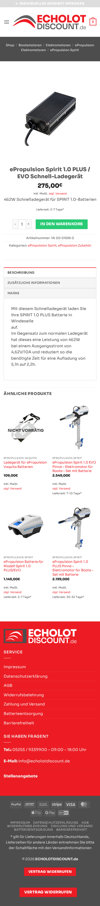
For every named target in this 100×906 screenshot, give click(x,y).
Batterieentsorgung (23, 713)
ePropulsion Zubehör (74, 246)
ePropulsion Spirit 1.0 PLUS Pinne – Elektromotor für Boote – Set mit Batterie (72, 568)
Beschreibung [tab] (21, 273)
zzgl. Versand (58, 193)
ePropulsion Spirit (64, 50)
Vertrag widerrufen (48, 892)
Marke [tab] (13, 293)
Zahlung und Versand (24, 704)
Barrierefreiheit (19, 723)
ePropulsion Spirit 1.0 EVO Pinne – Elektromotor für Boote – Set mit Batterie (74, 466)
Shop (10, 45)
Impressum (15, 666)
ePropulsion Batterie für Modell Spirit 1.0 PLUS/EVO (23, 566)
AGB (8, 685)
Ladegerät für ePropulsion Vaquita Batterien (25, 464)
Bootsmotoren (30, 45)
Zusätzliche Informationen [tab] (34, 283)
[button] (6, 22)
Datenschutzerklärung (26, 676)
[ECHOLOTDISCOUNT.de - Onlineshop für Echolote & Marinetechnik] (49, 22)
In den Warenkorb (61, 224)
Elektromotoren (58, 45)
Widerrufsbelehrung (24, 694)
